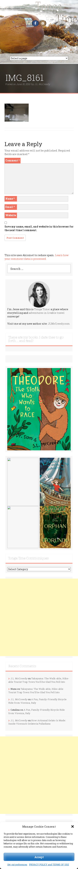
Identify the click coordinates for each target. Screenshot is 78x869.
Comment (12, 160)
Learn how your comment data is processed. (37, 256)
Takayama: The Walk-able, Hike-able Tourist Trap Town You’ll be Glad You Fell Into (38, 680)
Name (10, 198)
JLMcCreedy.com (59, 323)
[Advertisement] (39, 617)
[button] (72, 826)
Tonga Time (42, 309)
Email (10, 207)
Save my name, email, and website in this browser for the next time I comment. (39, 228)
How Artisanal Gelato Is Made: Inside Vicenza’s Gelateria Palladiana (37, 722)
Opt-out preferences (17, 864)
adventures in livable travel (47, 313)
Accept (39, 857)
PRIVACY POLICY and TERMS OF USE (49, 864)
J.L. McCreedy (42, 84)
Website (10, 215)
